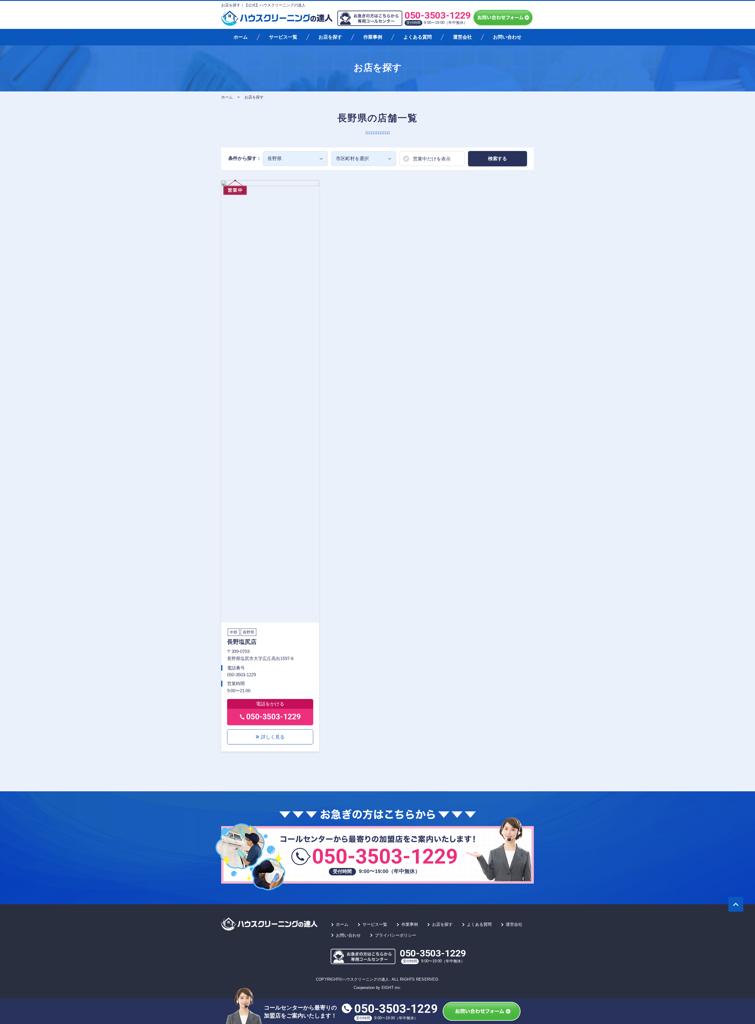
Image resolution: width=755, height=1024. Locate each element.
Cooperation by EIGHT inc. (378, 987)
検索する (497, 158)
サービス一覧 (283, 37)
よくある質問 (417, 37)
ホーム (241, 37)
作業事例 (372, 37)
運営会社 (462, 37)
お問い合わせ (507, 37)
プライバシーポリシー (395, 935)
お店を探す (330, 37)
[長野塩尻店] (270, 400)
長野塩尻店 (242, 642)
